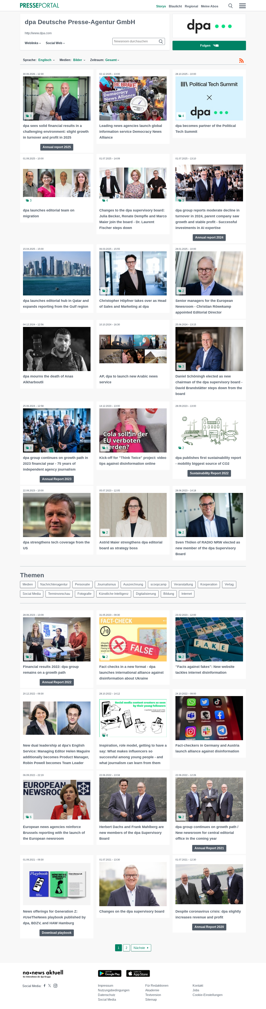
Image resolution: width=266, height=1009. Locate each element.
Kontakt (198, 985)
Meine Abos (209, 6)
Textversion (153, 995)
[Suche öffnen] (230, 6)
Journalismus (106, 584)
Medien (28, 584)
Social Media (32, 593)
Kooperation (208, 584)
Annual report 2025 (57, 147)
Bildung (168, 593)
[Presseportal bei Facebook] (43, 986)
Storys (161, 6)
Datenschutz (106, 995)
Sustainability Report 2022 (209, 473)
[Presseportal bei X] (48, 986)
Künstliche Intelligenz (114, 593)
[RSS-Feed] (241, 60)
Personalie (82, 584)
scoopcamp (158, 584)
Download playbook (56, 932)
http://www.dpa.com (38, 33)
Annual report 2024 (209, 237)
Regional (191, 6)
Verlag (229, 584)
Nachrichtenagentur (54, 584)
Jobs (196, 990)
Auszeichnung (133, 584)
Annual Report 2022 (56, 682)
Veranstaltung (183, 584)
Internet (186, 593)
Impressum (105, 985)
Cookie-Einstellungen (208, 995)
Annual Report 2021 (209, 848)
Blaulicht (175, 6)
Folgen (205, 45)
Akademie (152, 990)
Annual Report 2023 (56, 479)
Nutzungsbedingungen (113, 990)
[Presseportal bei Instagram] (54, 985)
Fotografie (85, 593)
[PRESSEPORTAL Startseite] (39, 5)
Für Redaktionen (156, 985)
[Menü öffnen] (242, 6)
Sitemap (151, 999)
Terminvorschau (59, 593)
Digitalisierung (146, 593)
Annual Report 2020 (209, 927)
